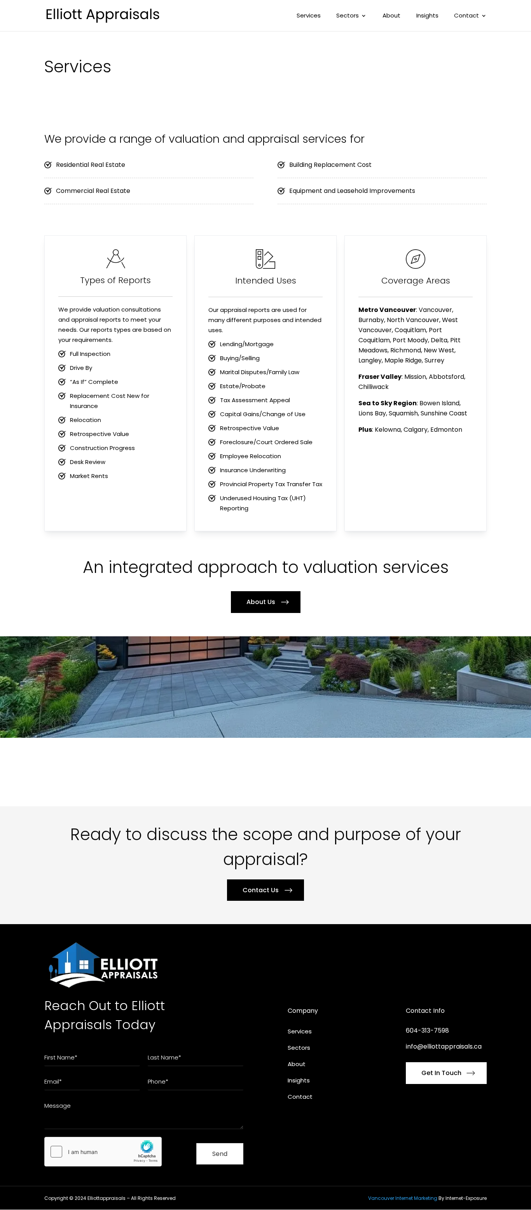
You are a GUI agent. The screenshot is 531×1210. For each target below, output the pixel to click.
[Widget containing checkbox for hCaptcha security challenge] (103, 1151)
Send (219, 1153)
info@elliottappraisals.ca (444, 1046)
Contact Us (261, 890)
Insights (427, 16)
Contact (466, 16)
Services (309, 16)
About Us (260, 601)
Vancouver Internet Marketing (402, 1198)
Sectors (347, 16)
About (391, 16)
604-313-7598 (427, 1030)
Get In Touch (441, 1072)
